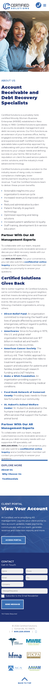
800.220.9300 (22, 631)
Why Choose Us (11, 474)
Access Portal (13, 540)
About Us (7, 470)
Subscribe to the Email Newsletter (22, 596)
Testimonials (10, 479)
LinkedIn (36, 631)
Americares (11, 331)
